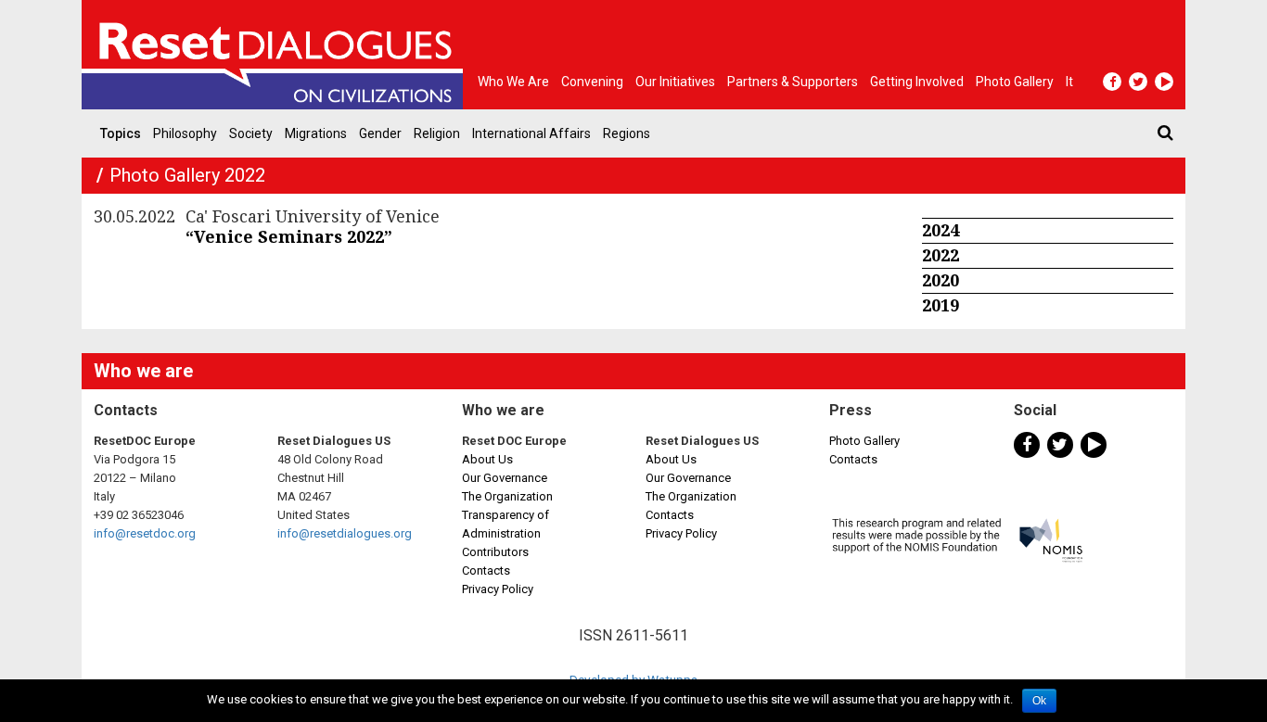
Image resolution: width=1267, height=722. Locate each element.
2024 (940, 230)
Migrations (316, 133)
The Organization (507, 496)
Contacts (486, 570)
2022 (940, 255)
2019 (940, 305)
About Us (487, 459)
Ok (1039, 700)
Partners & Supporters (792, 81)
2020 (940, 280)
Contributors (495, 552)
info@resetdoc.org (145, 533)
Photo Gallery (864, 441)
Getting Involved (917, 81)
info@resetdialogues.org (344, 533)
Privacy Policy (497, 589)
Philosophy (185, 133)
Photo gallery (1015, 81)
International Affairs (531, 133)
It (1069, 81)
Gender (380, 133)
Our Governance (504, 478)
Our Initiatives (675, 81)
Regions (626, 133)
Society (251, 133)
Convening (592, 81)
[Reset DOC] (276, 54)
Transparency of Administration (505, 524)
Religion (437, 133)
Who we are (513, 81)
